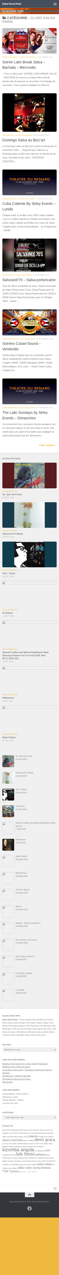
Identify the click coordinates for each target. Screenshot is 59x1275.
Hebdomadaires (9, 57)
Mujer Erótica (9, 737)
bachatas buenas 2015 (19, 1137)
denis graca (44, 1140)
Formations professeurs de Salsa (16, 1079)
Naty (48, 1155)
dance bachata (12, 1140)
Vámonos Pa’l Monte (12, 534)
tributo (14, 1168)
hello (50, 1144)
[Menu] (55, 4)
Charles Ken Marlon (45, 1137)
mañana (39, 1154)
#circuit (5, 1130)
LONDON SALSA (9, 1155)
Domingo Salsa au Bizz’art (23, 140)
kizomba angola (18, 1149)
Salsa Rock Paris (11, 4)
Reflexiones (8, 698)
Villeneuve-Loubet (10, 1097)
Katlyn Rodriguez (15, 1147)
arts (29, 1133)
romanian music (20, 1161)
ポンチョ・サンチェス (28, 1172)
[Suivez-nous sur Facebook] (29, 1208)
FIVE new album (42, 1144)
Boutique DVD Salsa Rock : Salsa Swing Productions (25, 1064)
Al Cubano (7, 613)
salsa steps (44, 1164)
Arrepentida (22, 1133)
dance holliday (28, 1140)
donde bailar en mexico (26, 1144)
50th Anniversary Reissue (29, 1130)
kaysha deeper (28, 1147)
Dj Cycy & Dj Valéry (9, 1144)
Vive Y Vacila (8, 573)
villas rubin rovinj (29, 1167)
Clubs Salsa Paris (27, 57)
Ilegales (5, 1147)
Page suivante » (48, 445)
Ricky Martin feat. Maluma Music (36, 1158)
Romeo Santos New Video (36, 1161)
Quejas (21, 1158)
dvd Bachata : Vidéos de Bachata (16, 1076)
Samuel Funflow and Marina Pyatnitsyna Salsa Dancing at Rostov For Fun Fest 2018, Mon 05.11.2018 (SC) (25, 655)
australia (34, 1133)
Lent (47, 1150)
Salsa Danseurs (9, 491)
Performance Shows (10, 1158)
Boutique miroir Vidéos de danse (16, 1067)
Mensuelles (8, 135)
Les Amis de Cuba (10, 1103)
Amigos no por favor (10, 1133)
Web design (7, 1082)
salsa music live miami (27, 1164)
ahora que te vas (46, 1130)
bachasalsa (42, 1133)
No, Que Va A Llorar (12, 494)
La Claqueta (39, 1151)
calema (33, 1136)
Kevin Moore (39, 1147)
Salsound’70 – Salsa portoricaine (29, 280)
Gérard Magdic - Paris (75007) (15, 1094)
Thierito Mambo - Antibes (13, 1100)
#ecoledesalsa (13, 1130)
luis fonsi (25, 1153)
